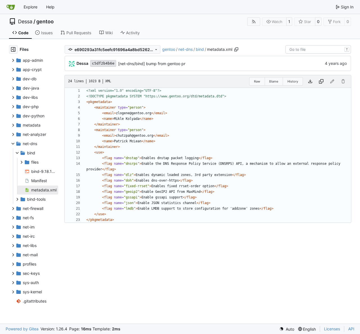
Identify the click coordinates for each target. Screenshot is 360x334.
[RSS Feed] (253, 21)
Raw (257, 81)
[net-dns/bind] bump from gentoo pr (151, 63)
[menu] (286, 329)
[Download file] (310, 81)
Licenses (332, 328)
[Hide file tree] (13, 49)
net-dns (185, 49)
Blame (273, 81)
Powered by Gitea (22, 328)
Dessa (25, 21)
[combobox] (318, 49)
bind (200, 49)
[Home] (11, 7)
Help (50, 6)
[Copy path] (236, 49)
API (351, 328)
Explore (30, 6)
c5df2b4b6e (103, 63)
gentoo (45, 21)
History (292, 81)
